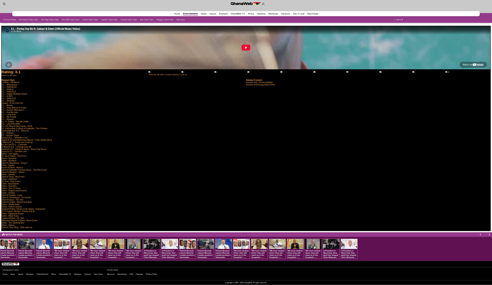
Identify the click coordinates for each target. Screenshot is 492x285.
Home (177, 13)
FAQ (131, 274)
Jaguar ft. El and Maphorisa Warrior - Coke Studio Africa (26, 140)
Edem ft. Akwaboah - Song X (14, 163)
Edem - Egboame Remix (12, 214)
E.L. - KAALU (7, 89)
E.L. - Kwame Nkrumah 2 (12, 110)
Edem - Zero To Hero (10, 188)
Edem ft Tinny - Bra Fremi (12, 177)
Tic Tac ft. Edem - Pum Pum (13, 156)
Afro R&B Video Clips (70, 20)
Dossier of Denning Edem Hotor (260, 85)
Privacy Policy (151, 274)
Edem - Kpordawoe (10, 184)
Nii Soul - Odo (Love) (10, 181)
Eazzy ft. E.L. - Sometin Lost (14, 151)
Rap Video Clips (146, 20)
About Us (110, 274)
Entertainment (190, 13)
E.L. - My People (8, 117)
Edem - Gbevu (7, 225)
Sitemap (139, 274)
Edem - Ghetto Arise (10, 204)
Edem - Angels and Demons (14, 190)
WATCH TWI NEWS (14, 234)
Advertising (121, 274)
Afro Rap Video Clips (50, 20)
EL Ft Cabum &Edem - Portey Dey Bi (18, 211)
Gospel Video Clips (129, 20)
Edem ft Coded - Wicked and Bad (16, 202)
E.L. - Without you (9, 85)
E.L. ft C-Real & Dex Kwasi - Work (16, 126)
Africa (251, 13)
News (203, 13)
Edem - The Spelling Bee (12, 223)
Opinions (261, 13)
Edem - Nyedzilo (9, 158)
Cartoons (285, 13)
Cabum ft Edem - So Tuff (12, 218)
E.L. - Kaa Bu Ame (9, 112)
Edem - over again (9, 154)
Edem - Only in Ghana (11, 207)
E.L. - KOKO (7, 96)
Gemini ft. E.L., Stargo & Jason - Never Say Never (23, 149)
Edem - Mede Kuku (10, 216)
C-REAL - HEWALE (10, 82)
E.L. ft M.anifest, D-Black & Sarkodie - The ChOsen (24, 128)
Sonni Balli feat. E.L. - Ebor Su (15, 131)
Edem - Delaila (8, 174)
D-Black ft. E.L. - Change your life (16, 147)
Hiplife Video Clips (90, 20)
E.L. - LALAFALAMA (10, 124)
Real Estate (312, 13)
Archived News (9, 20)
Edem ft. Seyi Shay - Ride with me (16, 227)
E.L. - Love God (8, 115)
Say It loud (98, 274)
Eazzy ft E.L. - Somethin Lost (14, 138)
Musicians (181, 20)
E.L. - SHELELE (8, 92)
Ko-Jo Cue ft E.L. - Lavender (14, 144)
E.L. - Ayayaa (7, 119)
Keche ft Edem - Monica (12, 167)
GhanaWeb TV (238, 13)
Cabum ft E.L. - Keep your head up (17, 142)
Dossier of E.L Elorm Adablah (259, 82)
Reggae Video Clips (165, 20)
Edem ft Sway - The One (12, 200)
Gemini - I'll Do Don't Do (12, 103)
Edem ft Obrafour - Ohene (13, 172)
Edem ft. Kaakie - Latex (11, 195)
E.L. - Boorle (7, 105)
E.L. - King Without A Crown (14, 108)
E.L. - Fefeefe (7, 133)
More (399, 20)
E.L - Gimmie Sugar (10, 135)
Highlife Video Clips (109, 20)
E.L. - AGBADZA (9, 87)
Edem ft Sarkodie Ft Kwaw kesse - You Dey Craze (24, 170)
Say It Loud (298, 13)
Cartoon (87, 274)
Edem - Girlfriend (9, 179)
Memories (273, 13)
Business (223, 13)
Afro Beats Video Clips (28, 20)
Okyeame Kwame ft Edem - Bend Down (19, 220)
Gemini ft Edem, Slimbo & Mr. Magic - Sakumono (23, 209)
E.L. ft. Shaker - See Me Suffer (15, 121)
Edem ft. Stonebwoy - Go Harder (16, 197)
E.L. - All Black (8, 101)
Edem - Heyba (7, 165)
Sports (212, 13)
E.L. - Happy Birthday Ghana (14, 94)
